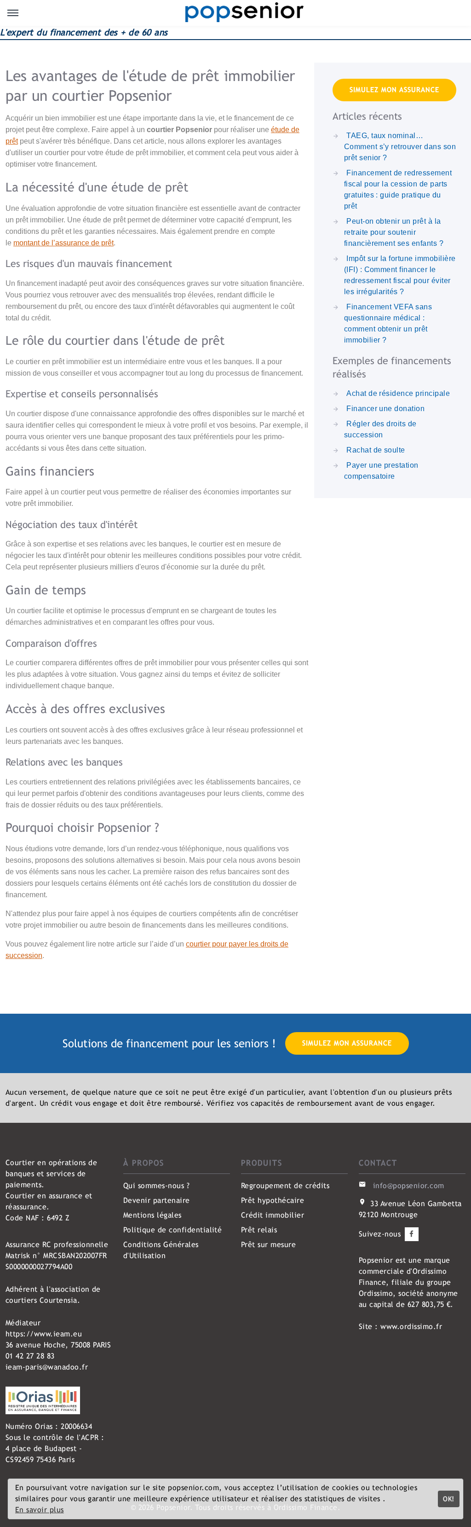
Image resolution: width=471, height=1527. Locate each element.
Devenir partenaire (156, 1200)
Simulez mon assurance (394, 89)
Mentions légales (152, 1215)
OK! (448, 1499)
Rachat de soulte (375, 450)
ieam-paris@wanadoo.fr (47, 1367)
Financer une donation (385, 408)
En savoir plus (39, 1509)
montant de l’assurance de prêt (63, 243)
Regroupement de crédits (285, 1185)
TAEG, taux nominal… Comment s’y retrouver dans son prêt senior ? (400, 147)
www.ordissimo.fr (411, 1326)
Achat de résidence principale (398, 393)
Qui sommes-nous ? (156, 1185)
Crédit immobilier (272, 1215)
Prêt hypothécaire (272, 1200)
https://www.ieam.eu (44, 1334)
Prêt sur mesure (268, 1244)
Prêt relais (259, 1229)
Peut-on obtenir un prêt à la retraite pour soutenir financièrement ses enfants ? (393, 232)
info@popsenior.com (408, 1185)
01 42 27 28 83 (30, 1356)
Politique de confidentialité (172, 1229)
